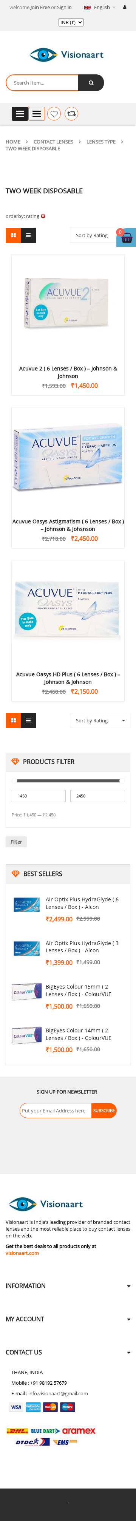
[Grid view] (13, 235)
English (102, 7)
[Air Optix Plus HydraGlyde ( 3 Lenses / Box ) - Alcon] (27, 948)
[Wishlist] (54, 113)
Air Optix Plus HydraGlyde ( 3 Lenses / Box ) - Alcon (82, 946)
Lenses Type (101, 141)
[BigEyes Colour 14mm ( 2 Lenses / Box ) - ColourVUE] (27, 1036)
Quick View (68, 291)
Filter (16, 841)
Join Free (40, 7)
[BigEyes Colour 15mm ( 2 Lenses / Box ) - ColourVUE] (27, 992)
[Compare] (71, 113)
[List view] (28, 235)
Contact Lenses (53, 141)
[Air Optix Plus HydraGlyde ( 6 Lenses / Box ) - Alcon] (27, 905)
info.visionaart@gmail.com (58, 1393)
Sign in (64, 7)
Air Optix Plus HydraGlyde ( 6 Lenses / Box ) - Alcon (82, 903)
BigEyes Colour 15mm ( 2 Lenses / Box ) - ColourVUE (78, 990)
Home (13, 141)
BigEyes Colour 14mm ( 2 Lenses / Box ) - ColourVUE (78, 1034)
